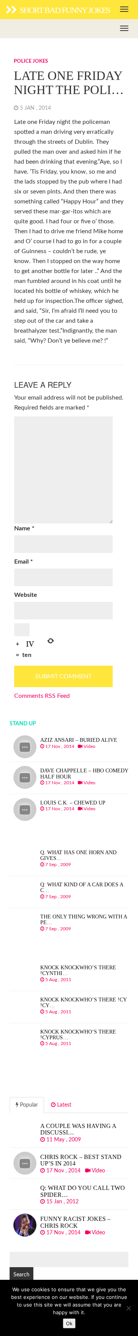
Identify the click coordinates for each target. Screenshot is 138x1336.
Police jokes (31, 61)
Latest (63, 1105)
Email (23, 562)
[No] (128, 1308)
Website (25, 595)
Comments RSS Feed (42, 696)
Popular (28, 1105)
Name (24, 528)
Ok (69, 1323)
